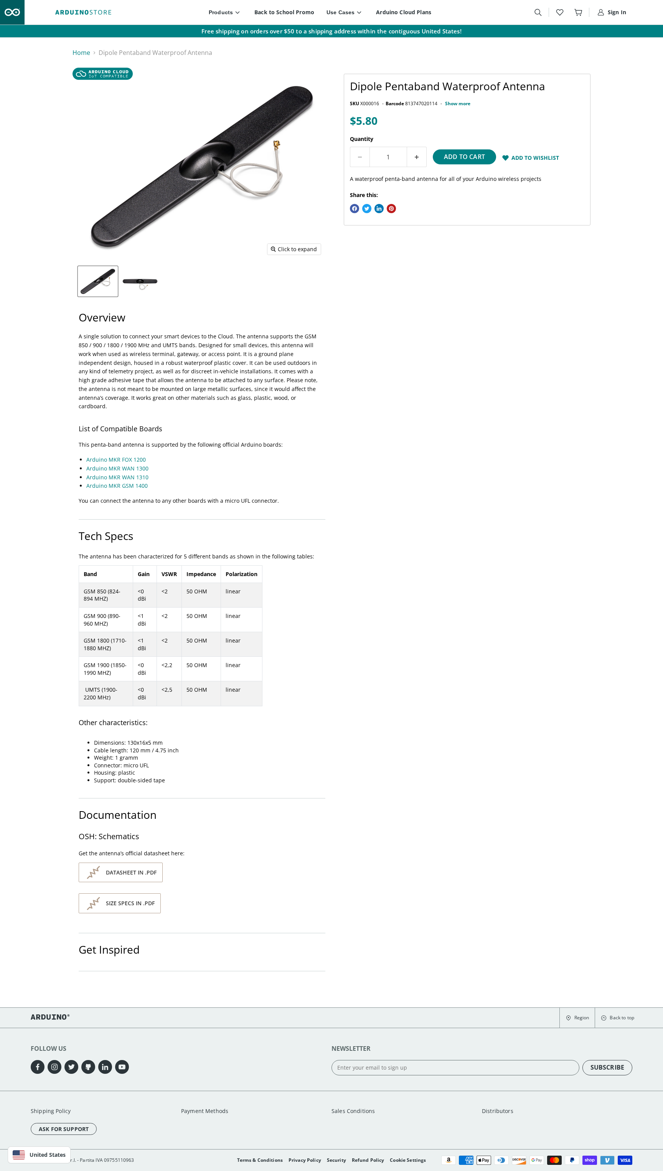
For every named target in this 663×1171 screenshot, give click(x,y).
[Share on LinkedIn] (379, 208)
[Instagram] (54, 1067)
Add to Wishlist (535, 157)
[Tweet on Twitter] (366, 208)
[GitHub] (88, 1067)
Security (336, 1160)
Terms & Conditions (260, 1160)
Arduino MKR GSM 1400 (117, 485)
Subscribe (607, 1067)
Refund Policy (368, 1160)
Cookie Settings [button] (408, 1160)
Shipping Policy (51, 1111)
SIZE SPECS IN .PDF (130, 903)
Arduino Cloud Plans (403, 12)
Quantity (361, 138)
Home (81, 52)
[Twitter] (71, 1067)
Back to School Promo (284, 12)
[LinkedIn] (105, 1067)
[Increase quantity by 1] (417, 157)
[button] (577, 1018)
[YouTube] (122, 1067)
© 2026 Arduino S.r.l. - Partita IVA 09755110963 (82, 1160)
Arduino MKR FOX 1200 (116, 459)
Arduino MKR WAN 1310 (117, 477)
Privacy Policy (305, 1160)
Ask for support (64, 1129)
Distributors (497, 1111)
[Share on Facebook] (354, 208)
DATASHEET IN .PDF (131, 872)
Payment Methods (204, 1111)
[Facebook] (38, 1067)
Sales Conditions (353, 1111)
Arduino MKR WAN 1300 (117, 468)
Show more (457, 103)
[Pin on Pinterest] (391, 208)
